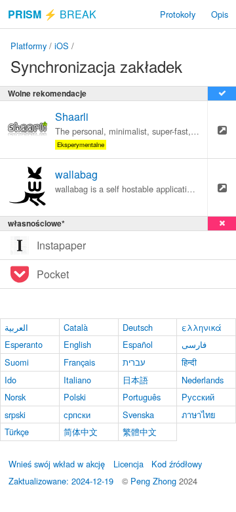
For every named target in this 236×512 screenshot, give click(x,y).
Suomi (17, 362)
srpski (15, 414)
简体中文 (81, 431)
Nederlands (203, 379)
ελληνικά (202, 327)
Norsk (15, 397)
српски (77, 414)
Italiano (77, 379)
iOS (61, 45)
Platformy (28, 45)
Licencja (128, 464)
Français (79, 362)
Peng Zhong (154, 481)
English (77, 344)
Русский (198, 397)
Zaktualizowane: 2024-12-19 (61, 481)
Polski (75, 397)
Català (76, 327)
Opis (219, 14)
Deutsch (138, 327)
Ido (10, 379)
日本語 (135, 379)
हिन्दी (189, 362)
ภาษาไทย (199, 414)
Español (138, 344)
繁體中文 (140, 431)
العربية (16, 327)
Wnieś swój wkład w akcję (57, 464)
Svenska (138, 414)
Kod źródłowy (176, 464)
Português (142, 397)
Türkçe (17, 431)
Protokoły (177, 14)
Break (52, 14)
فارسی (194, 344)
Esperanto (24, 344)
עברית (134, 362)
